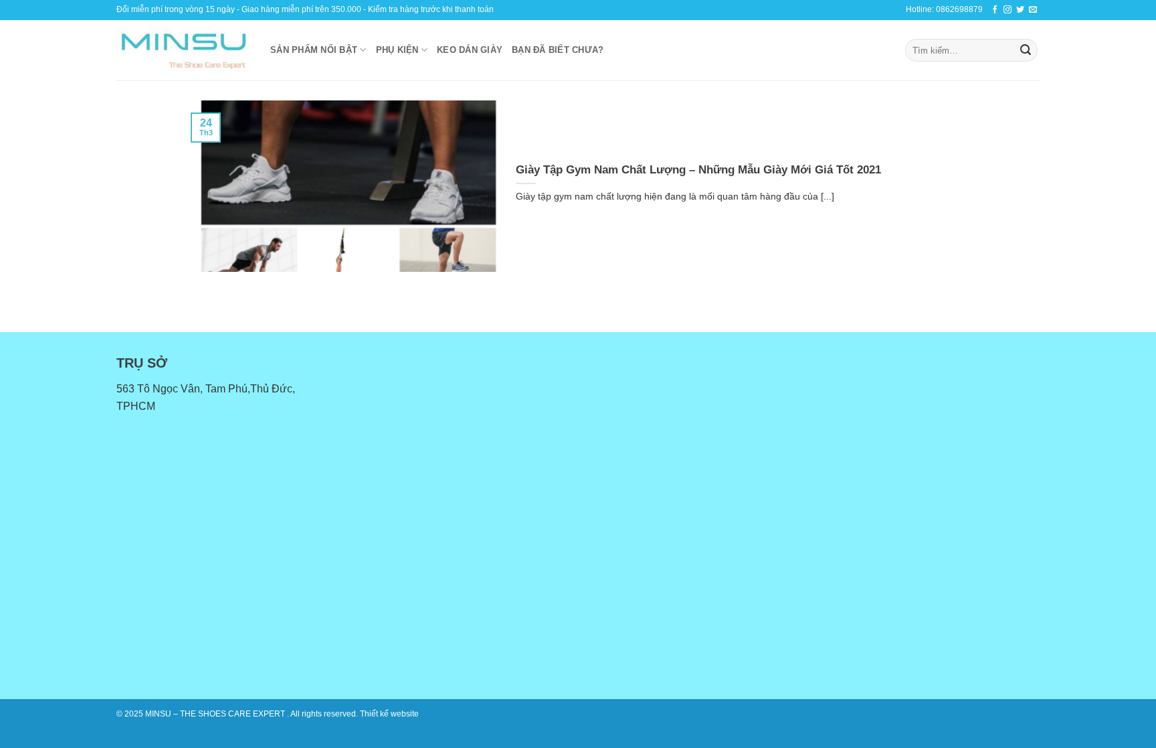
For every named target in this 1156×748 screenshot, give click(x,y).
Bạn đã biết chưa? (557, 50)
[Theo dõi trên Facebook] (995, 10)
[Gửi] (1025, 50)
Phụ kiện (397, 50)
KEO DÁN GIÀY (469, 50)
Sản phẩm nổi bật (313, 50)
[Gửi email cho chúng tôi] (1033, 10)
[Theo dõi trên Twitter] (1020, 10)
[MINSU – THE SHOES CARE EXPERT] (183, 50)
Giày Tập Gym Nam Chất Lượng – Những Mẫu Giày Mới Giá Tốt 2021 (698, 169)
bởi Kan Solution (451, 714)
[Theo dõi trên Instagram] (1007, 10)
